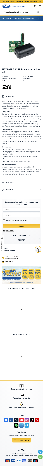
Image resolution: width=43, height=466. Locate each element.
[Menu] (39, 6)
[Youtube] (21, 420)
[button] (21, 96)
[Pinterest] (37, 420)
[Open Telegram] (40, 452)
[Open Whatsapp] (40, 457)
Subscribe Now (23, 440)
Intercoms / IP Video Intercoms (25, 19)
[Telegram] (27, 425)
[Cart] (34, 6)
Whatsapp (31, 1)
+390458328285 (11, 257)
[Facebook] (6, 420)
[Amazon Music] (21, 425)
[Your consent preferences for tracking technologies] (2, 244)
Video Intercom (7, 19)
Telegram (38, 1)
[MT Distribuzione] (13, 6)
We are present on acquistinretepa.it (21, 453)
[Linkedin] (11, 420)
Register (21, 240)
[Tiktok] (32, 420)
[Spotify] (16, 425)
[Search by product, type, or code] (38, 12)
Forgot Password (8, 231)
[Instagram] (27, 420)
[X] (16, 420)
